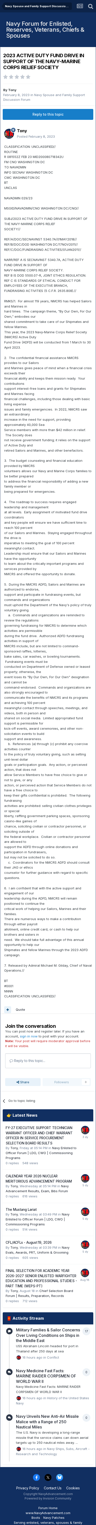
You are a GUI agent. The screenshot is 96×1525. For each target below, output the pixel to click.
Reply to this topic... (29, 1061)
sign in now (29, 1036)
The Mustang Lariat (21, 1210)
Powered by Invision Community (48, 1498)
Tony (12, 90)
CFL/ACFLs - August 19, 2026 (29, 1242)
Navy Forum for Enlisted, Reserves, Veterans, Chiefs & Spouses (45, 29)
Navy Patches (53, 1518)
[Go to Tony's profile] (9, 134)
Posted (36, 136)
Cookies (73, 1488)
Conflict (53, 1357)
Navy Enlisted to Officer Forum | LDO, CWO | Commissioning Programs (41, 1153)
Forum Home (48, 1508)
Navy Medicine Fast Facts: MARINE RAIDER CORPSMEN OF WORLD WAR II (46, 1376)
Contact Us (53, 1488)
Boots (36, 1518)
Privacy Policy (27, 1488)
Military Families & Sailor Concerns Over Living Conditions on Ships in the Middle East (48, 1335)
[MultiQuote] (7, 1009)
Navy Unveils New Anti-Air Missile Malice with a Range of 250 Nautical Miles (47, 1421)
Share (24, 1082)
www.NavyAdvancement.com (48, 1513)
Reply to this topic (48, 114)
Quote (20, 1009)
